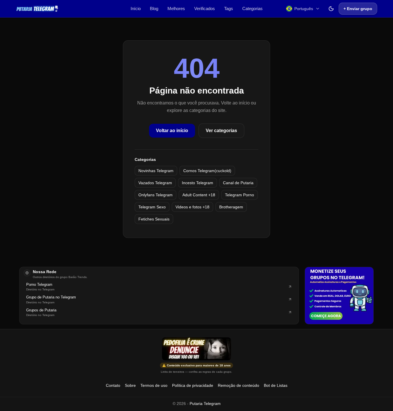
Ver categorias (221, 130)
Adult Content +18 (198, 195)
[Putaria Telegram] (37, 8)
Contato (113, 385)
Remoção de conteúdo (238, 385)
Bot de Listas (275, 385)
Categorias (252, 8)
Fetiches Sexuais (153, 219)
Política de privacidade (192, 385)
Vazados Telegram (155, 182)
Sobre (130, 385)
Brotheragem (231, 207)
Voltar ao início (172, 130)
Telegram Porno (239, 195)
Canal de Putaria (238, 182)
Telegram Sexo (152, 207)
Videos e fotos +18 (192, 207)
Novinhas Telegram (155, 170)
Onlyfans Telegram (155, 195)
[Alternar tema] (331, 8)
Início (136, 8)
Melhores (176, 8)
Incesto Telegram (197, 182)
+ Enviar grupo (358, 8)
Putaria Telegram (205, 403)
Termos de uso (153, 385)
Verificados (204, 8)
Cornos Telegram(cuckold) (207, 170)
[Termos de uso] (196, 348)
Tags (228, 8)
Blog (154, 8)
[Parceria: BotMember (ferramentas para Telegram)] (339, 295)
